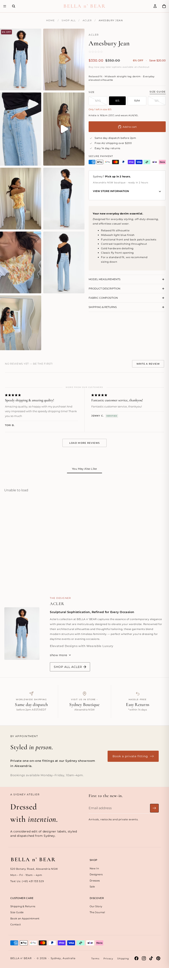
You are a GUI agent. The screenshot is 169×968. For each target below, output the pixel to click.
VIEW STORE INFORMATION (111, 191)
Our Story (96, 906)
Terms (95, 958)
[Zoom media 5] (20, 198)
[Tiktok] (151, 958)
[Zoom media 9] (20, 322)
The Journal (97, 912)
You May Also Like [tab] (84, 468)
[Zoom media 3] (20, 129)
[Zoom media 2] (63, 59)
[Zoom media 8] (63, 262)
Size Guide (158, 91)
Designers (96, 874)
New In (94, 868)
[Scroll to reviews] (101, 51)
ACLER (87, 20)
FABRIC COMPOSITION (103, 297)
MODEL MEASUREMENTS (104, 279)
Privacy (108, 958)
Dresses (95, 880)
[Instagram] (143, 958)
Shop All (69, 20)
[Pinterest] (158, 958)
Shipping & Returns (22, 906)
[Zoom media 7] (20, 262)
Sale (92, 886)
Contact (15, 924)
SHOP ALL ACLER (68, 667)
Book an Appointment (25, 918)
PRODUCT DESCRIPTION (104, 288)
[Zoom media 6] (63, 198)
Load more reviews (84, 443)
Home (50, 20)
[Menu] (4, 6)
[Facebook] (136, 958)
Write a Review (148, 363)
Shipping (123, 958)
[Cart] (164, 6)
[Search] (13, 6)
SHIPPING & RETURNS (103, 307)
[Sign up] (154, 808)
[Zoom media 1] (20, 59)
